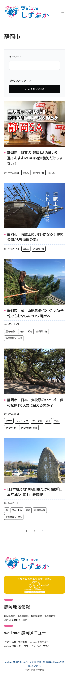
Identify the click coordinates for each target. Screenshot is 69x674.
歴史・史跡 (10, 331)
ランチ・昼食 (22, 420)
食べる (51, 172)
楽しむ (26, 172)
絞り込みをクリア (21, 80)
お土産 (9, 420)
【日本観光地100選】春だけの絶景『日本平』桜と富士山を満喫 (35, 492)
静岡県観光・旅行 (14, 338)
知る (22, 331)
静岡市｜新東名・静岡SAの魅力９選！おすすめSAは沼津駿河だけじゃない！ (34, 158)
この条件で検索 (34, 89)
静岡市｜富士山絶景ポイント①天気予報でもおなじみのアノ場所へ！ (35, 313)
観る (30, 331)
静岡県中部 (38, 172)
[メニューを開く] (63, 12)
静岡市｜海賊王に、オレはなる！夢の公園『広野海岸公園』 (35, 237)
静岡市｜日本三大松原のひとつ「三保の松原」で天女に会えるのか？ (35, 402)
